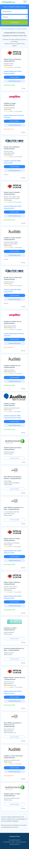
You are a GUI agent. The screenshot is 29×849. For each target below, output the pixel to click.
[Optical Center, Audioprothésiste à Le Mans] (14, 532)
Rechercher (14, 22)
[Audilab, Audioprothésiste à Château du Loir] (14, 359)
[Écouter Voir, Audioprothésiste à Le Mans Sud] (14, 271)
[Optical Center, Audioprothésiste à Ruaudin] (14, 186)
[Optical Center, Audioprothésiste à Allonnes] (14, 576)
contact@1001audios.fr (14, 840)
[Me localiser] (26, 17)
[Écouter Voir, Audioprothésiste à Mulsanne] (14, 141)
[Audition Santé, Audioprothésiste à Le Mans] (15, 787)
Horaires (6, 174)
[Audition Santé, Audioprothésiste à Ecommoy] (15, 441)
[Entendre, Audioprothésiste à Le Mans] (14, 621)
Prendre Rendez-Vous (14, 81)
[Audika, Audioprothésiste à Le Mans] (15, 397)
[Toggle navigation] (25, 1)
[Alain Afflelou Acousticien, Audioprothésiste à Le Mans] (14, 501)
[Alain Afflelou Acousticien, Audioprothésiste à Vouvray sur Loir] (14, 717)
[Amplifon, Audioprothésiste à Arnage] (14, 97)
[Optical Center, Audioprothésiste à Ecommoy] (14, 53)
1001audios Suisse (14, 844)
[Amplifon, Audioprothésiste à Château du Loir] (14, 315)
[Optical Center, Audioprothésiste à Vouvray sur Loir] (14, 671)
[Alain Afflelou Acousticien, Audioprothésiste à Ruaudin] (14, 471)
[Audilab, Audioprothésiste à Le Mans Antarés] (14, 232)
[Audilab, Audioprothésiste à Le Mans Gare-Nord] (14, 749)
